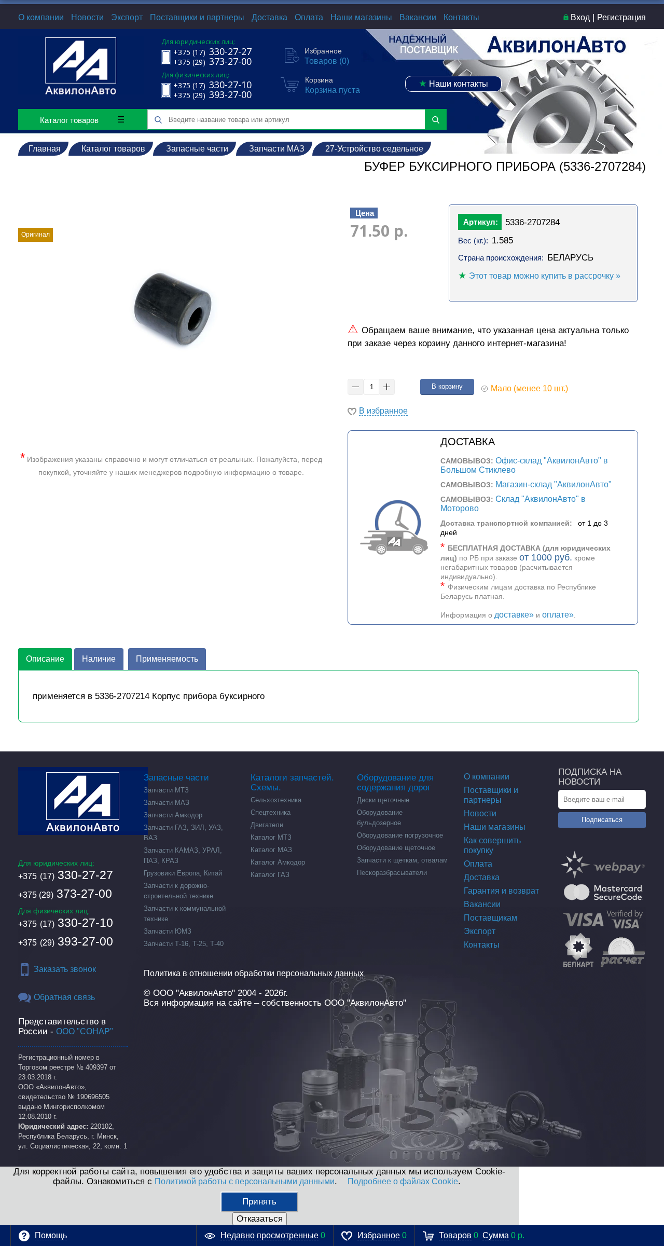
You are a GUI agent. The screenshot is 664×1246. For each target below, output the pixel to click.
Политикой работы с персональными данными (245, 1181)
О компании (41, 17)
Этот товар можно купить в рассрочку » (544, 275)
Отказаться (260, 1219)
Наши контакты (453, 83)
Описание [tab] (45, 658)
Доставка (269, 17)
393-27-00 (65, 941)
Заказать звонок (65, 969)
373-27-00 (65, 893)
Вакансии (417, 17)
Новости (87, 17)
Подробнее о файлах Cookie (403, 1181)
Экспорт (127, 17)
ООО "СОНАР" (84, 1031)
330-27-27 (65, 875)
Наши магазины (361, 17)
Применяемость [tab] (167, 658)
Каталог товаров (69, 120)
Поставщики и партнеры (197, 17)
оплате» (558, 614)
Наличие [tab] (99, 658)
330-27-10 (65, 922)
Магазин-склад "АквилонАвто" (553, 484)
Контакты (461, 17)
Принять (259, 1202)
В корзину (447, 386)
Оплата (309, 17)
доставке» (514, 614)
